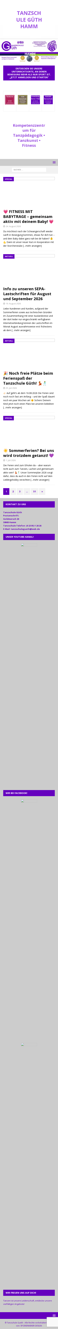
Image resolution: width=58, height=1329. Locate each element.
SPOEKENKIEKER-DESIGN (31, 1325)
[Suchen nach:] (29, 169)
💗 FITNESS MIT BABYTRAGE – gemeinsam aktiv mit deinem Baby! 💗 (28, 216)
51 (34, 491)
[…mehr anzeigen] (32, 245)
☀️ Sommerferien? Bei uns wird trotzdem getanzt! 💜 (28, 453)
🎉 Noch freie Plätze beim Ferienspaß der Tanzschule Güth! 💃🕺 (28, 378)
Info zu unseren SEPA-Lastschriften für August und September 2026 (27, 293)
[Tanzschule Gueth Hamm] (29, 60)
